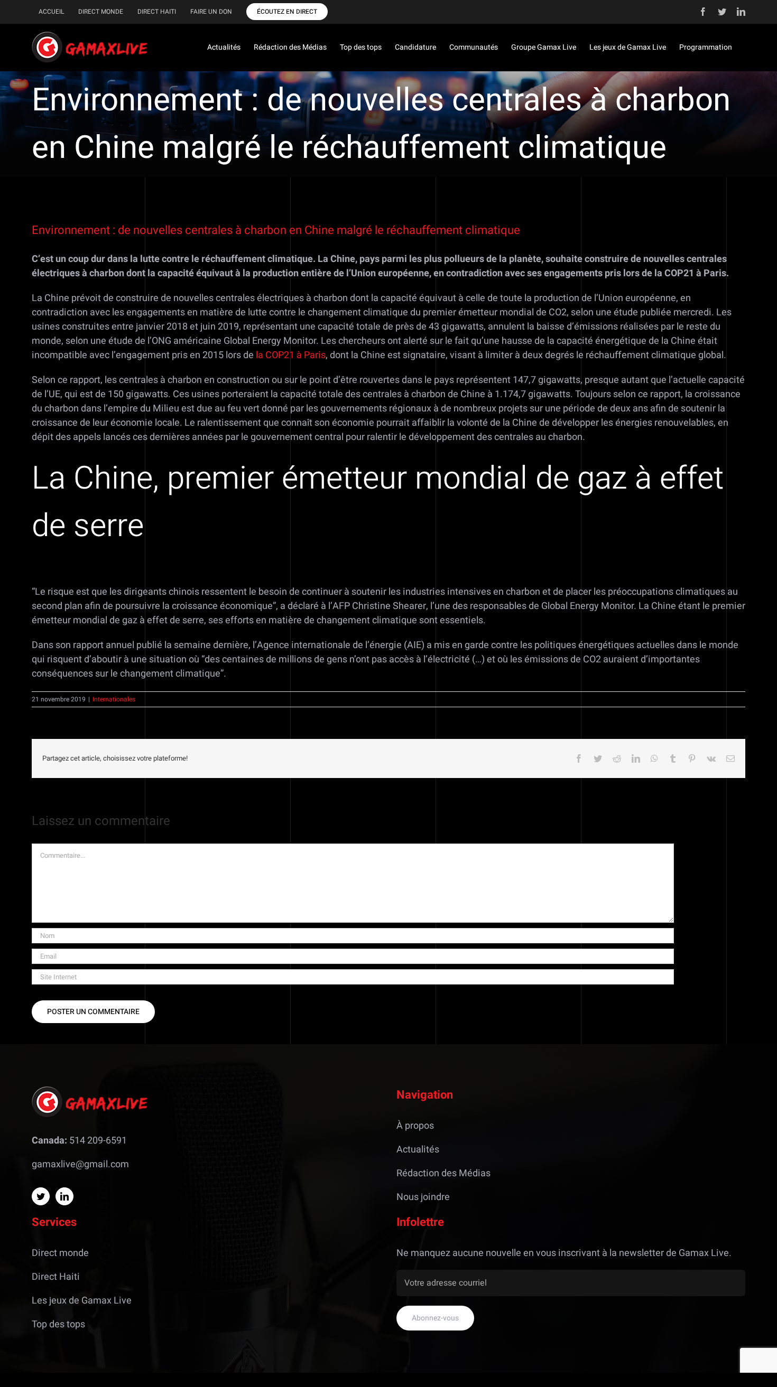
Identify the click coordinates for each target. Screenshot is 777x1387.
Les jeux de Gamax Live (82, 1301)
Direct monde (60, 1253)
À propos (415, 1126)
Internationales (113, 699)
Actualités (417, 1149)
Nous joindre (423, 1197)
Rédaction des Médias (443, 1173)
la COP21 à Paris (291, 355)
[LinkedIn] (64, 1196)
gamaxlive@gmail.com (80, 1164)
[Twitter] (41, 1196)
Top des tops (58, 1324)
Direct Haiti (56, 1277)
